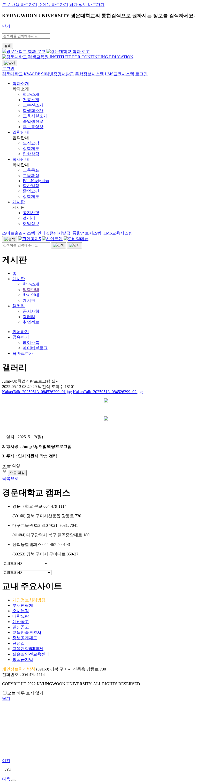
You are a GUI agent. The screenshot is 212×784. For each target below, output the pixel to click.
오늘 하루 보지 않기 (25, 693)
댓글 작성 (17, 473)
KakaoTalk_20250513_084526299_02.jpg (108, 392)
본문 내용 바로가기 (19, 4)
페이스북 (31, 342)
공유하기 (20, 337)
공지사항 (31, 311)
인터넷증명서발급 (54, 233)
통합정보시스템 (87, 233)
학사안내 (20, 159)
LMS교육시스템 (118, 233)
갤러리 (18, 306)
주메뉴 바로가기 (53, 4)
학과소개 (20, 83)
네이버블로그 (35, 348)
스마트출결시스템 (19, 233)
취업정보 (31, 322)
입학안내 (20, 132)
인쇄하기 (20, 331)
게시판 (18, 202)
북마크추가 (22, 353)
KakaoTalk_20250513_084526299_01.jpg (37, 392)
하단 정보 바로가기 (86, 4)
